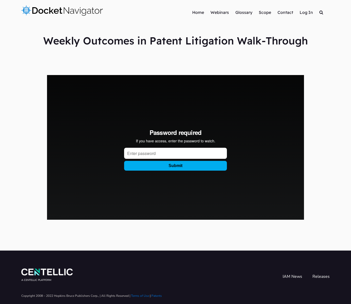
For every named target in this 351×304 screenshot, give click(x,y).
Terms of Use (140, 296)
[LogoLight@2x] (47, 270)
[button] (321, 12)
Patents (156, 296)
